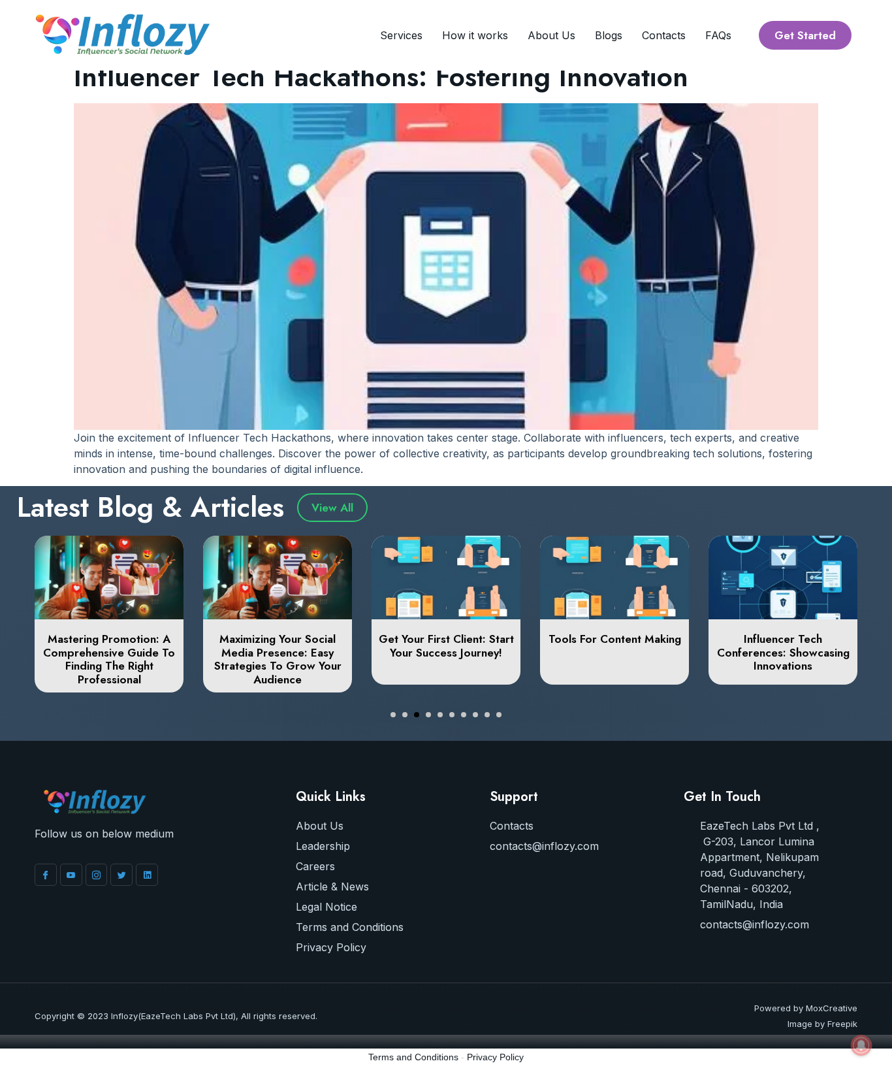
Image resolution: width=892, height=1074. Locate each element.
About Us (551, 35)
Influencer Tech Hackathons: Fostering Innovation (381, 77)
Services (401, 35)
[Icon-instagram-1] (97, 875)
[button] (393, 714)
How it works (475, 35)
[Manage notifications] (861, 1045)
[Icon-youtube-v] (71, 875)
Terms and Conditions (413, 1057)
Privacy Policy (495, 1057)
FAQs (718, 35)
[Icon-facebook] (46, 875)
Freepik (842, 1023)
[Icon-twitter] (121, 875)
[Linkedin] (147, 875)
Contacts (664, 35)
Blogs (608, 35)
